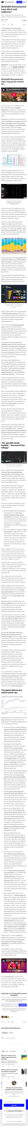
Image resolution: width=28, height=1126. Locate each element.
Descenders (11, 353)
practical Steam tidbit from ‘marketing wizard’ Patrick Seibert (14, 792)
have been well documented (12, 591)
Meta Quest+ (13, 762)
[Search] (25, 1051)
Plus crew (4, 720)
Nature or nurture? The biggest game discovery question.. (8, 1057)
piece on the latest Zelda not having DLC (15, 729)
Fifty (10, 224)
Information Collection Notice (16, 1010)
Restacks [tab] (11, 1032)
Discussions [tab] (12, 1051)
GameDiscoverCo (9, 977)
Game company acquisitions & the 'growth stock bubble (14, 515)
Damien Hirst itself (17, 686)
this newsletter (5, 75)
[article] (14, 1061)
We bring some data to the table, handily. (9, 1074)
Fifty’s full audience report (10, 313)
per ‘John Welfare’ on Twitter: (17, 837)
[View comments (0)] (8, 24)
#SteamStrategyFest (9, 881)
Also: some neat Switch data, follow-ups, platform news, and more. (9, 1061)
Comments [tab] (4, 1032)
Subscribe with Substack (15, 1111)
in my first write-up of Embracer (10, 676)
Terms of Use (21, 1008)
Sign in (25, 2)
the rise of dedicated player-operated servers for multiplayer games (15, 926)
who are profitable (6, 603)
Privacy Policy (19, 1117)
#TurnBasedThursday (9, 877)
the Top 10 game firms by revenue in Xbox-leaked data (14, 777)
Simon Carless (4, 19)
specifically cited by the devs (13, 203)
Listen (24, 20)
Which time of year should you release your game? (9, 1070)
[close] (23, 1081)
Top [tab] (3, 1051)
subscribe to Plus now (18, 67)
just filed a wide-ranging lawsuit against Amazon (14, 811)
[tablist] (7, 1032)
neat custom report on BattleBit (13, 229)
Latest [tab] (6, 1051)
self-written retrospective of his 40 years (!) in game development (12, 941)
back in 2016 (12, 403)
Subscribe (19, 2)
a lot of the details (17, 748)
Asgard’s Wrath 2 (11, 758)
